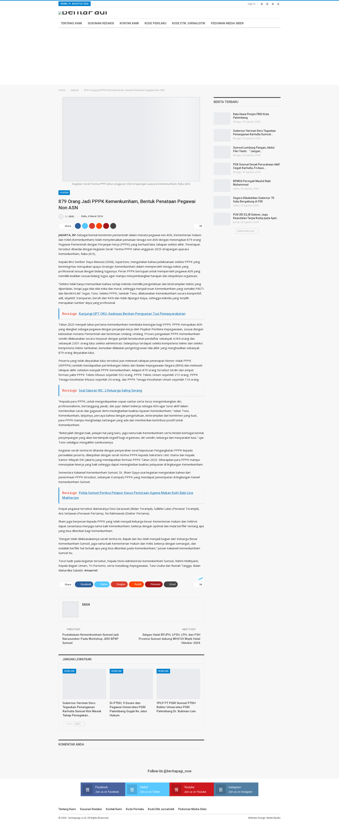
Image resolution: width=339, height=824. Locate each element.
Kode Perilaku (155, 23)
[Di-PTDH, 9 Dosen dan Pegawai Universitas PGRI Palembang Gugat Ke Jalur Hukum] (131, 684)
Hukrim (64, 192)
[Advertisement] (169, 57)
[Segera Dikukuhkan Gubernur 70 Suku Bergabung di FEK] (222, 202)
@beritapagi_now (177, 771)
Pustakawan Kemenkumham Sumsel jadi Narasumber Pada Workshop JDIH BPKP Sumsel (90, 639)
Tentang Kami (71, 23)
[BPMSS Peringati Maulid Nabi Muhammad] (222, 185)
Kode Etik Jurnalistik (188, 23)
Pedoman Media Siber (227, 23)
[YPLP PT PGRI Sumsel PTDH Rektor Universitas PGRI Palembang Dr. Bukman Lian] (178, 684)
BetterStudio (274, 817)
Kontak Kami (129, 23)
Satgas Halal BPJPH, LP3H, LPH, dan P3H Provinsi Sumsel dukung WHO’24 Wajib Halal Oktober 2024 (169, 639)
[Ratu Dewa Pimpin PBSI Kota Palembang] (222, 118)
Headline (69, 671)
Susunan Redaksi (101, 23)
